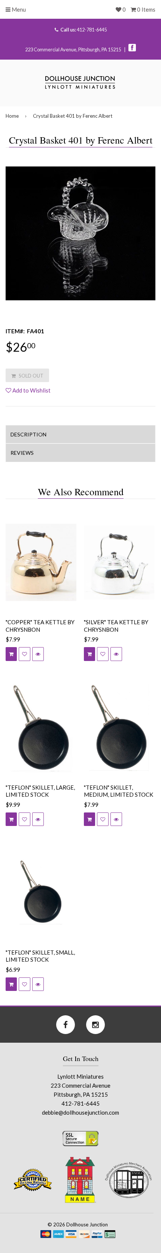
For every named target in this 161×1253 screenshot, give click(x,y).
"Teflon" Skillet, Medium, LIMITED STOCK (118, 791)
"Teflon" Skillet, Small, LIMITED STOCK (40, 956)
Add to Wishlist (31, 390)
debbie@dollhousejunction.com (80, 1112)
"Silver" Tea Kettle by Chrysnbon (116, 626)
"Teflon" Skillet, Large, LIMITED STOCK (40, 791)
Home (12, 116)
